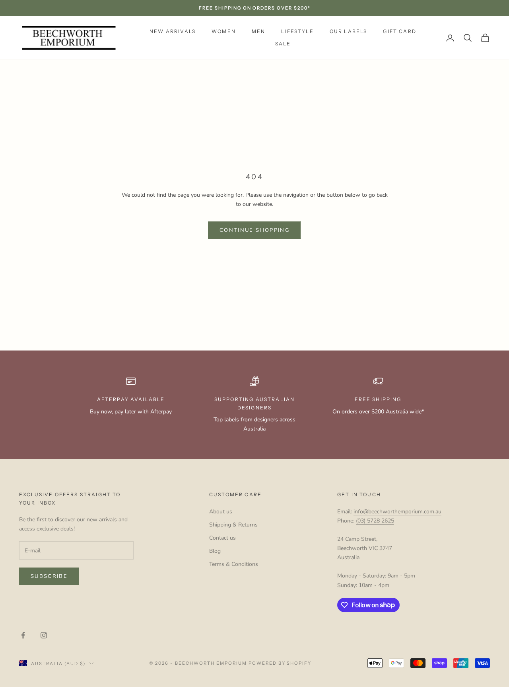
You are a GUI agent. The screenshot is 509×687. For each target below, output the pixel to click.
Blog (215, 551)
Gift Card (399, 31)
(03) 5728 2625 (375, 521)
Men (258, 31)
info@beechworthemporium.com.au (397, 511)
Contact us (222, 538)
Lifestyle (297, 31)
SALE (283, 44)
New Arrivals (173, 31)
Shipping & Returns (233, 524)
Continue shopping (254, 230)
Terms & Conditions (233, 564)
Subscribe (49, 576)
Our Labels (348, 31)
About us (220, 511)
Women (224, 31)
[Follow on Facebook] (23, 635)
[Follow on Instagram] (44, 635)
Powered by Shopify (280, 663)
